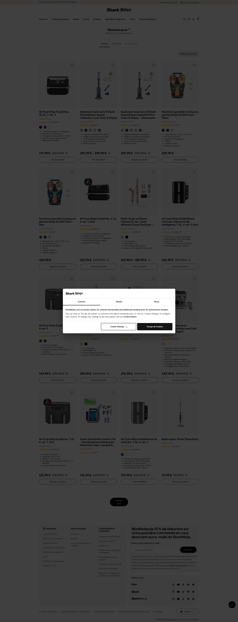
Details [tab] (119, 302)
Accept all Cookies (155, 327)
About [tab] (156, 302)
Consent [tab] (81, 302)
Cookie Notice (130, 317)
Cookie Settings (117, 327)
